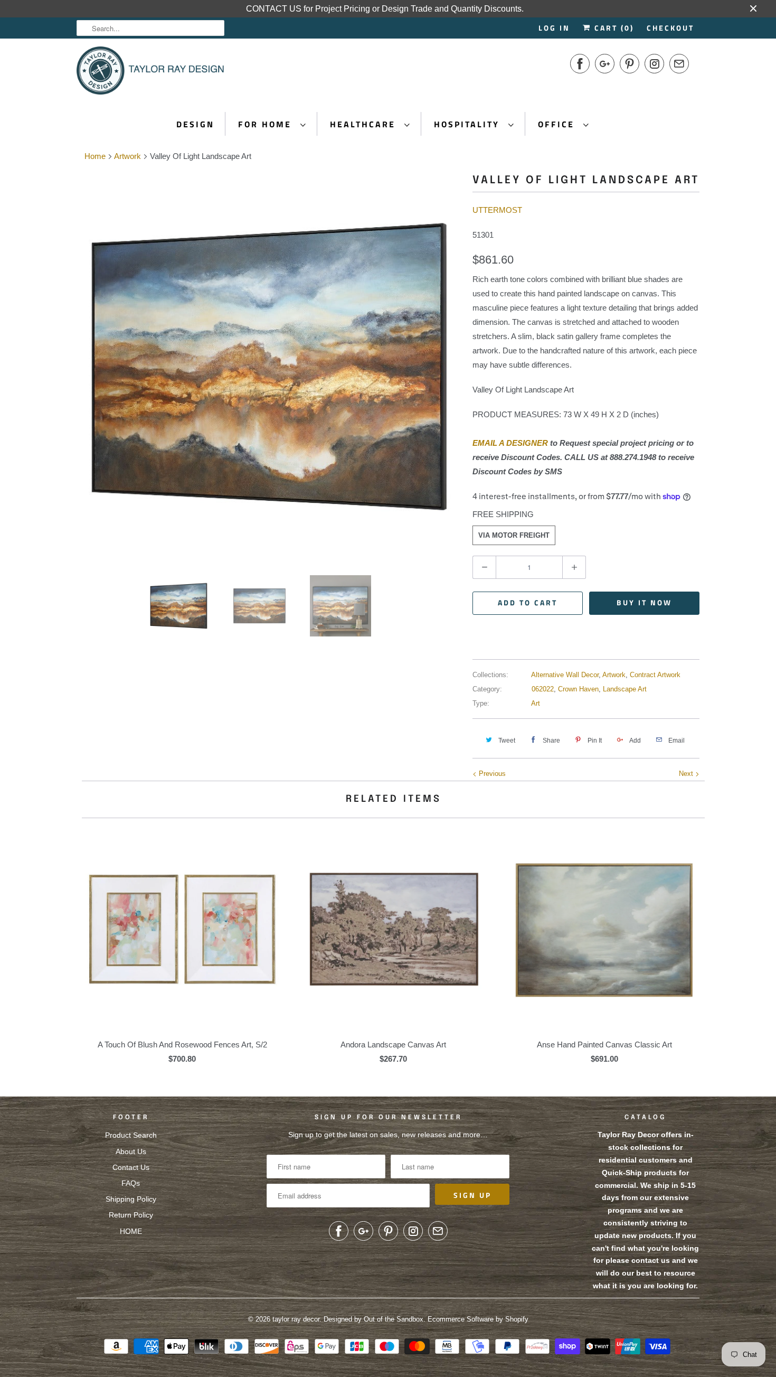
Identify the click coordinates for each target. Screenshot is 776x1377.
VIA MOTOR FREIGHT (514, 535)
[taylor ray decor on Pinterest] (629, 64)
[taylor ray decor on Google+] (604, 64)
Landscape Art (625, 689)
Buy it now (644, 602)
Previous (491, 774)
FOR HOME (266, 124)
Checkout (670, 27)
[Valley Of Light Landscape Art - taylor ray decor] (269, 366)
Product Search (131, 1135)
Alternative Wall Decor (565, 675)
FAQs (130, 1183)
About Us (131, 1151)
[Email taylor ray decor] (679, 64)
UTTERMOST (497, 209)
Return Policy (131, 1215)
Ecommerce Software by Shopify (478, 1319)
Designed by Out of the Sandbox (373, 1319)
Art (535, 703)
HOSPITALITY (468, 124)
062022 (543, 689)
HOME (131, 1231)
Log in (554, 27)
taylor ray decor (295, 1319)
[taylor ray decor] (150, 73)
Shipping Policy (131, 1199)
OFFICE (558, 124)
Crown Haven (578, 689)
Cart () (612, 27)
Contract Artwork (655, 675)
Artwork (614, 675)
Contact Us (130, 1167)
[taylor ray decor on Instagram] (654, 64)
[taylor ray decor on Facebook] (580, 64)
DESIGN (195, 124)
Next (687, 774)
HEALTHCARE (364, 124)
